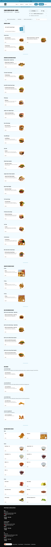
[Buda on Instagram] (5, 518)
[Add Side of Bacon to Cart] (23, 486)
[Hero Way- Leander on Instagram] (5, 529)
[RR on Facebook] (4, 540)
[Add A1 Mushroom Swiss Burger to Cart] (23, 218)
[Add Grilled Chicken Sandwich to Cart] (23, 168)
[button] (1, 0)
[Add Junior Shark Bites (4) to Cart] (23, 391)
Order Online (41, 4)
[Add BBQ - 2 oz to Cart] (23, 474)
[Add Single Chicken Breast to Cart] (23, 494)
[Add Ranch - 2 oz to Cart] (46, 466)
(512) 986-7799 (6, 533)
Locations (26, 4)
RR (4, 532)
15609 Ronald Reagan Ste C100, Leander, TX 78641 (10, 534)
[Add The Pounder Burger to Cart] (23, 206)
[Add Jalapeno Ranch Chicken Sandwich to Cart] (23, 180)
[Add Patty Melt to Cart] (23, 155)
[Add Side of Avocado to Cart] (23, 502)
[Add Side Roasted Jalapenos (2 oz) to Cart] (46, 502)
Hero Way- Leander (6, 521)
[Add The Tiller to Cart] (23, 231)
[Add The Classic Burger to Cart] (23, 50)
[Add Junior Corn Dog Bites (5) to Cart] (23, 419)
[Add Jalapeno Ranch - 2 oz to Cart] (46, 450)
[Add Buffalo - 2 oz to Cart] (23, 466)
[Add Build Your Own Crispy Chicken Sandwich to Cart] (23, 357)
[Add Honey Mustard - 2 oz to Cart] (23, 458)
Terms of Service (15, 544)
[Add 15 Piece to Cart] (23, 288)
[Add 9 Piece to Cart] (23, 275)
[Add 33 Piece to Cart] (23, 300)
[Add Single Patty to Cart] (46, 494)
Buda (4, 510)
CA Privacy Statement (27, 544)
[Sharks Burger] (5, 4)
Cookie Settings (33, 544)
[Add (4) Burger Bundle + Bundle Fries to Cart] (23, 66)
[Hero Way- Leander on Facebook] (4, 529)
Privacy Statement (20, 544)
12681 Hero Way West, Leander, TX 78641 (9, 523)
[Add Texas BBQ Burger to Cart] (23, 142)
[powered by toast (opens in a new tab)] (8, 544)
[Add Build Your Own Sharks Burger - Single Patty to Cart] (23, 319)
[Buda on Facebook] (4, 518)
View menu (5, 517)
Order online (9, 517)
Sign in (46, 4)
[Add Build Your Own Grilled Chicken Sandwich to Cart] (23, 344)
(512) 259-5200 (6, 522)
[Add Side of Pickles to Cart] (46, 486)
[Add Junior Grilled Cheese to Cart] (23, 405)
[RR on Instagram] (5, 540)
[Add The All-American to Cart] (23, 244)
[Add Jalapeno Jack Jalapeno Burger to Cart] (23, 117)
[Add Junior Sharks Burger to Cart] (23, 42)
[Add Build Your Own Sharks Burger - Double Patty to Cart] (46, 42)
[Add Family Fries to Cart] (46, 438)
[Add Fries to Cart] (23, 438)
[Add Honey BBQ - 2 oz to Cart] (46, 458)
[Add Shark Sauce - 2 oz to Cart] (23, 450)
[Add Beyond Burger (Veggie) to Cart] (23, 193)
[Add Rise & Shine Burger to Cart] (23, 130)
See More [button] (31, 1)
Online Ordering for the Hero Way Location (24, 1)
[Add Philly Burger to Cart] (23, 104)
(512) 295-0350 (6, 511)
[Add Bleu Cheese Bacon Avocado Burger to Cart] (23, 256)
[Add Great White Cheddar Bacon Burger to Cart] (23, 92)
